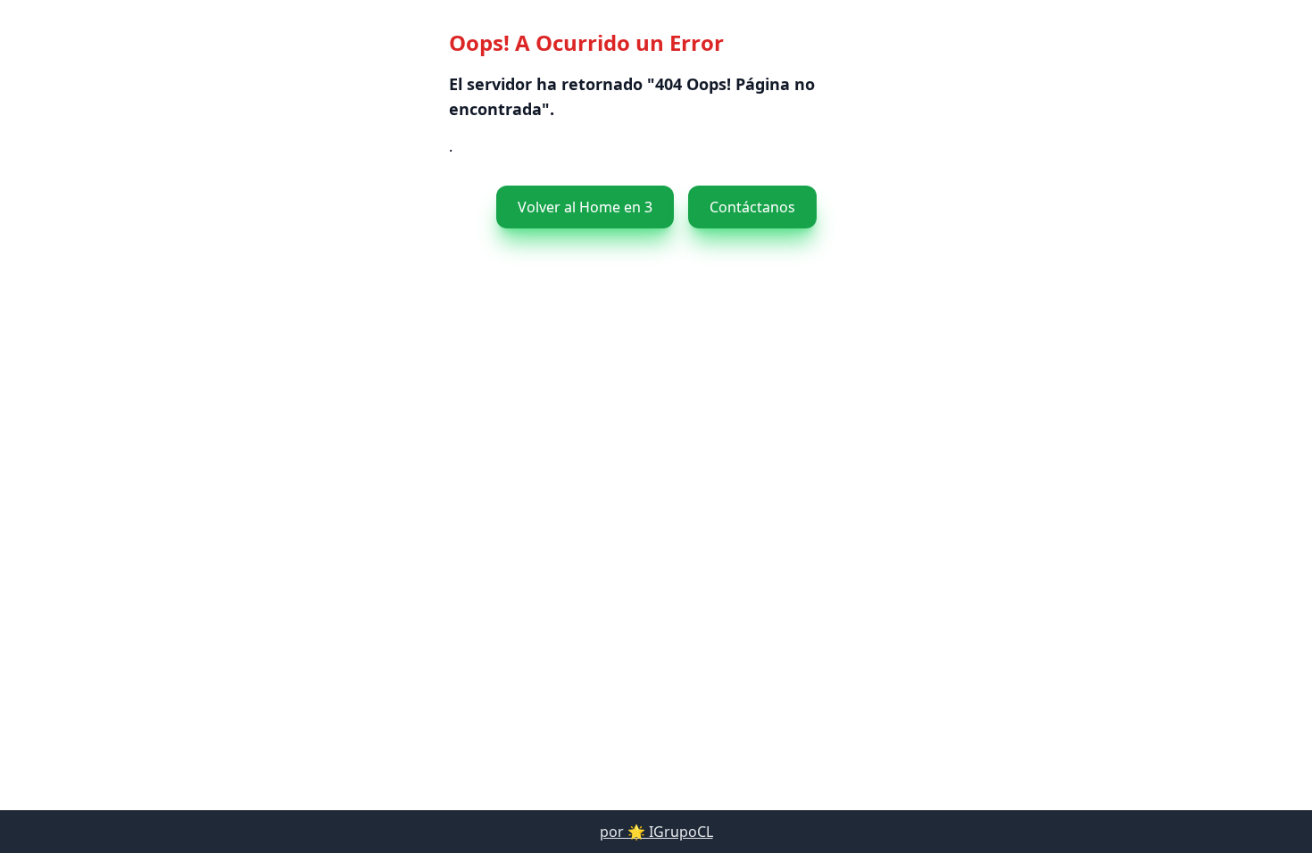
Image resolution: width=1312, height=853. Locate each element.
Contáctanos (752, 207)
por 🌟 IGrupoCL (656, 831)
